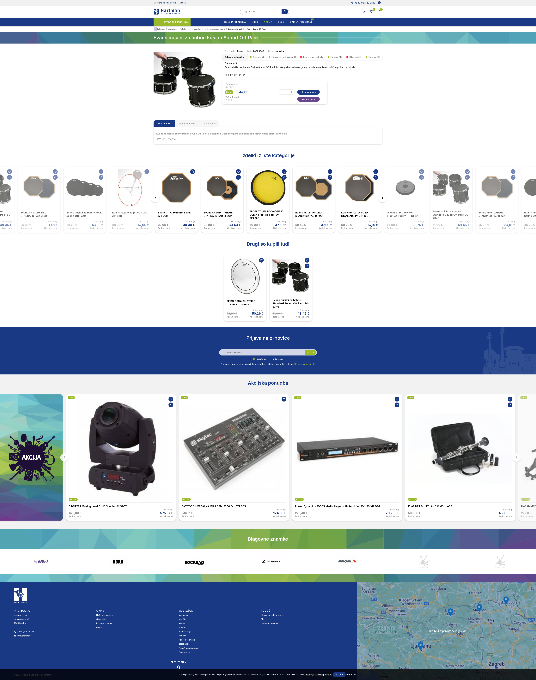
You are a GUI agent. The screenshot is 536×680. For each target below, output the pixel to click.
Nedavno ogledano (270, 623)
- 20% (524, 398)
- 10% (184, 398)
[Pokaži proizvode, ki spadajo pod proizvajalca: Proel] (194, 561)
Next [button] (382, 198)
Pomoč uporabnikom (188, 648)
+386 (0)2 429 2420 (363, 3)
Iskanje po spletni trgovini (272, 615)
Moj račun (183, 615)
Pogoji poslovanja (187, 640)
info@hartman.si (24, 636)
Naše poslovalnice (104, 615)
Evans (240, 51)
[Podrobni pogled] (185, 80)
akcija (73, 499)
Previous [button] (155, 198)
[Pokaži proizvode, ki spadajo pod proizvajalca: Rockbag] (41, 561)
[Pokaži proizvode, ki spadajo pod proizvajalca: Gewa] (501, 561)
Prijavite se (261, 359)
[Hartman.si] (20, 595)
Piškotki (182, 635)
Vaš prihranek (232, 97)
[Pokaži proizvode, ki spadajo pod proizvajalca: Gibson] (424, 561)
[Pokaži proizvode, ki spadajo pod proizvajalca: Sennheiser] (118, 561)
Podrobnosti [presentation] (164, 123)
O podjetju (101, 619)
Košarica (182, 627)
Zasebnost (183, 644)
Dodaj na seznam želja (9, 171)
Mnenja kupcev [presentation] (187, 123)
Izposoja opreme (104, 623)
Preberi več (351, 674)
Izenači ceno (308, 99)
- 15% (71, 398)
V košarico (310, 92)
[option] (176, 200)
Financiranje (184, 652)
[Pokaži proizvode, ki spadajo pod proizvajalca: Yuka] (347, 561)
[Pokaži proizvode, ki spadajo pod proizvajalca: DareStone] (271, 561)
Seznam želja (185, 631)
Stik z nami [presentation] (209, 123)
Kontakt (99, 627)
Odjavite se (278, 359)
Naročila (182, 619)
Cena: (229, 92)
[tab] (164, 123)
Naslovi (182, 623)
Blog (263, 619)
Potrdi (339, 674)
